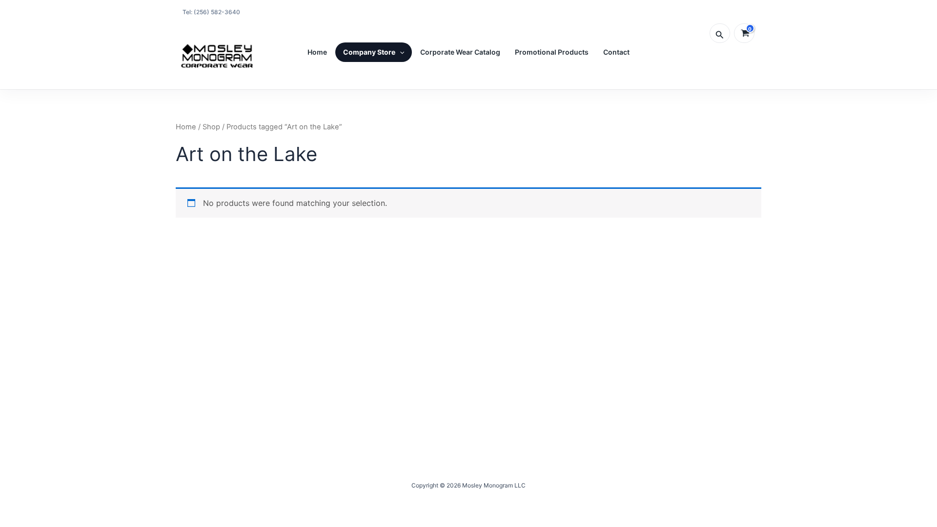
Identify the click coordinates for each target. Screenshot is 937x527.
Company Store (369, 52)
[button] (720, 33)
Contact (616, 52)
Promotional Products (552, 52)
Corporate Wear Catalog (460, 52)
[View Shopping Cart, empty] (744, 33)
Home (317, 52)
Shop (211, 126)
